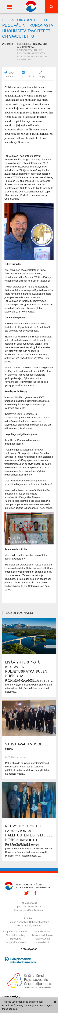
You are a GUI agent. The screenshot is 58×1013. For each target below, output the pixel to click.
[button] (9, 7)
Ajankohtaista (25, 47)
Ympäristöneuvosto (16, 942)
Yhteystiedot (42, 942)
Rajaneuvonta (42, 938)
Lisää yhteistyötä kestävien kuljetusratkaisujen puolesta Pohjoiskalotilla (26, 671)
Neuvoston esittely (15, 935)
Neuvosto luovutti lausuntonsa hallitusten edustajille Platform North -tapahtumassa (29, 835)
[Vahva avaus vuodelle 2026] (29, 718)
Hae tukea (15, 938)
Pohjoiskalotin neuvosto (15, 931)
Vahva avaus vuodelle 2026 (27, 746)
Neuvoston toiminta (42, 935)
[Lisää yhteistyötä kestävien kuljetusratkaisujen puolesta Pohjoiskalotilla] (29, 636)
